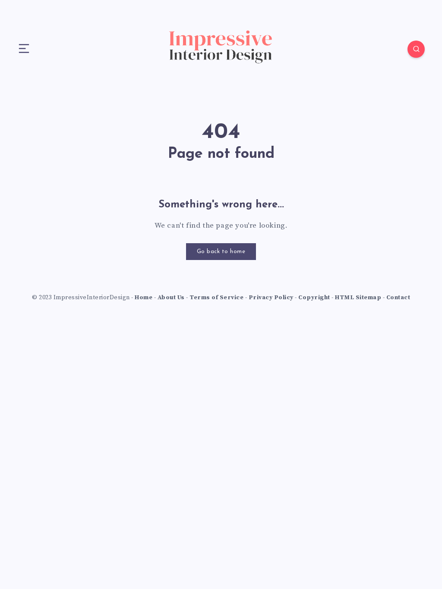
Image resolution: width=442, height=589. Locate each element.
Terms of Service (216, 297)
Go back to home (221, 251)
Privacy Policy (271, 297)
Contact (398, 297)
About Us (171, 297)
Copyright (314, 297)
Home (143, 297)
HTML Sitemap (358, 297)
